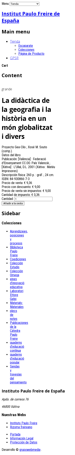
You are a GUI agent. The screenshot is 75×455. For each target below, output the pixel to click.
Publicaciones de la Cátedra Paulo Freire (19, 331)
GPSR (14, 58)
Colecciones (26, 50)
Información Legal (21, 438)
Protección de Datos (23, 442)
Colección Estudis (16, 265)
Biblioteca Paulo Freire (16, 251)
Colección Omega (16, 273)
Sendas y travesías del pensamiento (18, 374)
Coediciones (18, 259)
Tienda (15, 41)
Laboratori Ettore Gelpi (16, 295)
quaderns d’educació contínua (17, 347)
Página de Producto (31, 54)
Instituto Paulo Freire (23, 423)
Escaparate (25, 46)
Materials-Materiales (17, 305)
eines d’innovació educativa (17, 283)
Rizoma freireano (21, 427)
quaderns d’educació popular (17, 358)
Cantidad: (8, 199)
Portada (15, 434)
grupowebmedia (29, 450)
